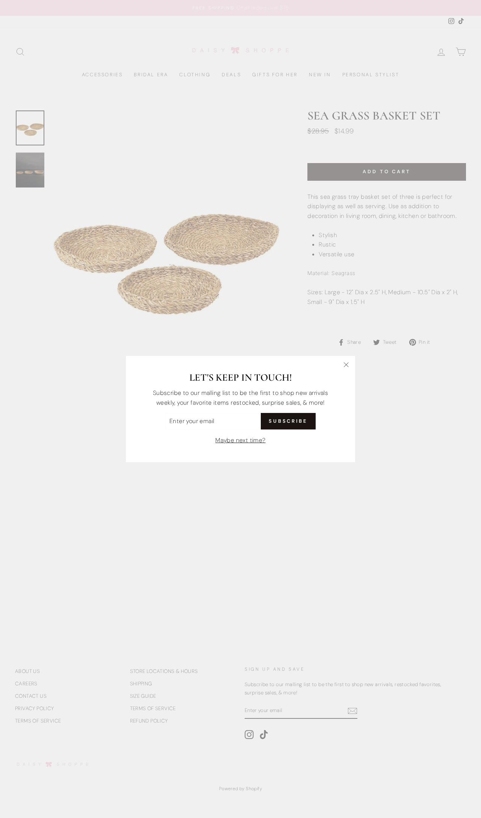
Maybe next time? (240, 440)
